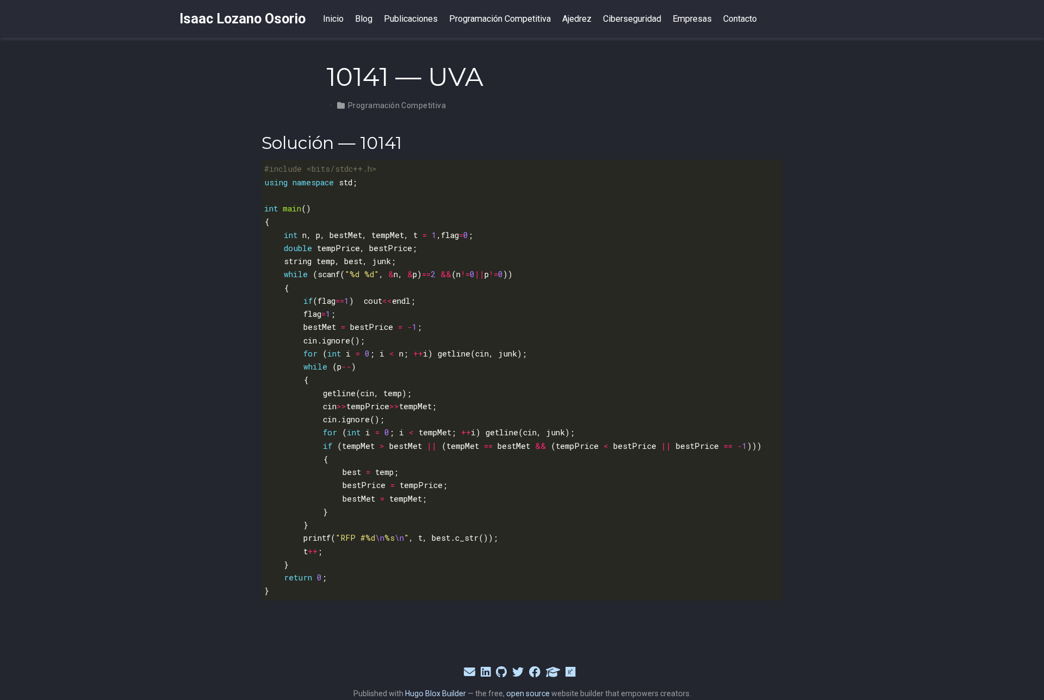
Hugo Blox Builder (435, 693)
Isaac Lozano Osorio (242, 19)
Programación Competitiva (397, 105)
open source (528, 693)
